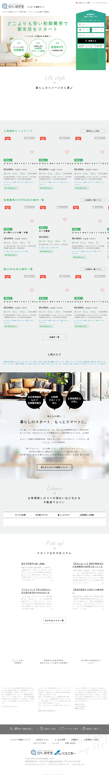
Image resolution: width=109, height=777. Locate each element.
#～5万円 (25, 262)
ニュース (55, 767)
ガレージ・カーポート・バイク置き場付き (90, 107)
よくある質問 (38, 12)
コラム (30, 12)
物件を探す (23, 12)
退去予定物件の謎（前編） (33, 588)
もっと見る (93, 131)
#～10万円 (101, 388)
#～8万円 (42, 388)
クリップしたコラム (101, 2)
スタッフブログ (39, 767)
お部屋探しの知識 (87, 539)
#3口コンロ (101, 386)
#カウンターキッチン (54, 388)
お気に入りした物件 (85, 2)
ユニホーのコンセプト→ (10, 730)
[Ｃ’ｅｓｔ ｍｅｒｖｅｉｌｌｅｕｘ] (19, 167)
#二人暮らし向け (31, 388)
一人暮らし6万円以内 (19, 109)
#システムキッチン (22, 386)
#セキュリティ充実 (22, 189)
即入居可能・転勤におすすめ (72, 109)
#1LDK (76, 388)
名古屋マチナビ (42, 539)
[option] (19, 104)
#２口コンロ (18, 262)
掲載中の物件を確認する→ (47, 735)
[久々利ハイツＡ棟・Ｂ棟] (19, 244)
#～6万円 (52, 258)
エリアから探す (71, 753)
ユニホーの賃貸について (10, 12)
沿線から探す (50, 753)
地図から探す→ (80, 733)
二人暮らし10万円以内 (37, 109)
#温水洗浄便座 (9, 386)
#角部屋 (86, 386)
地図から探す (93, 753)
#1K (57, 258)
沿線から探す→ (80, 728)
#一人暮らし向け (8, 262)
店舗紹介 (47, 12)
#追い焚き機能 (48, 386)
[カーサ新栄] (54, 244)
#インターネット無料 (10, 189)
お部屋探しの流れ (91, 764)
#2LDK (65, 388)
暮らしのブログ (64, 539)
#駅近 (22, 388)
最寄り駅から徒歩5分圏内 (54, 109)
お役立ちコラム (42, 764)
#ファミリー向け (76, 386)
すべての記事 (20, 539)
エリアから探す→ (81, 730)
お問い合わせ (70, 767)
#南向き (93, 386)
